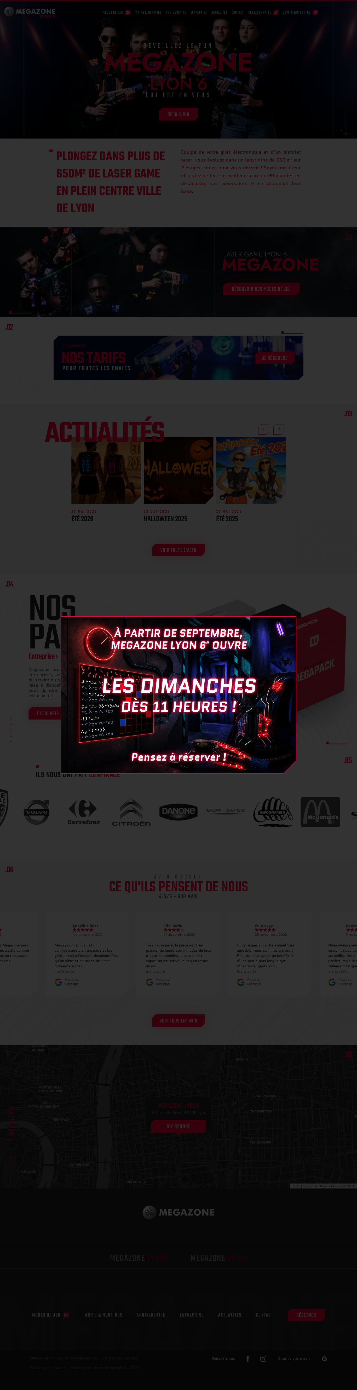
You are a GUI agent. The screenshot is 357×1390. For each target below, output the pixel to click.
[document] (178, 695)
